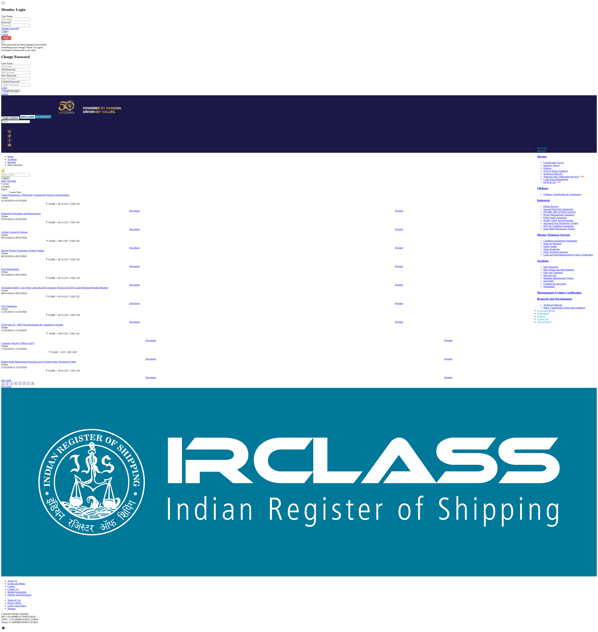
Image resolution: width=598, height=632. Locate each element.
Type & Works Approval (555, 171)
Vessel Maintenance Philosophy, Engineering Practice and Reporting (35, 195)
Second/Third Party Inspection (558, 209)
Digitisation (549, 286)
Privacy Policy (14, 603)
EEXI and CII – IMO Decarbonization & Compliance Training (32, 324)
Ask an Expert (544, 322)
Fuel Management (10, 269)
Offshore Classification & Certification (562, 194)
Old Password (8, 69)
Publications (543, 313)
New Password (8, 75)
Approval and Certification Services (561, 176)
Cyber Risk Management (555, 179)
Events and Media (546, 310)
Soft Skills (548, 281)
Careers (540, 316)
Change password (10, 28)
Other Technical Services (555, 252)
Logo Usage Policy (16, 605)
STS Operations (9, 306)
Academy (12, 159)
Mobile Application (16, 592)
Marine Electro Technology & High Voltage (22, 250)
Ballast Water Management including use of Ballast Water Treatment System (38, 361)
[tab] (299, 181)
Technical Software (552, 174)
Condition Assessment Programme (560, 240)
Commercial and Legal (554, 283)
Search (5, 178)
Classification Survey (553, 162)
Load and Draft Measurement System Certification (568, 254)
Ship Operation (550, 267)
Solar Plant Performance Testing (559, 228)
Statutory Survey (551, 165)
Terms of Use (14, 600)
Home (10, 156)
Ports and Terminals (553, 272)
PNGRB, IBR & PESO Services (559, 212)
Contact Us (542, 319)
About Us (541, 148)
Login (4, 87)
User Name (6, 16)
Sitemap (11, 608)
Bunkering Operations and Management (21, 213)
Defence (547, 168)
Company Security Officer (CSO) (17, 343)
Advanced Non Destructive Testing (560, 223)
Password (6, 22)
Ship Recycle (549, 275)
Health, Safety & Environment (558, 220)
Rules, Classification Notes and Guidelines (564, 307)
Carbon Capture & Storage (14, 232)
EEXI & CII (549, 182)
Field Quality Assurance (555, 217)
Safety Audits (550, 246)
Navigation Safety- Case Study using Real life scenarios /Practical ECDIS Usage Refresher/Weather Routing (54, 287)
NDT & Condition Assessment (558, 226)
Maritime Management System (558, 278)
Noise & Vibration (552, 243)
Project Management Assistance (558, 214)
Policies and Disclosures (19, 595)
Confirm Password (10, 81)
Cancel (4, 34)
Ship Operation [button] (8, 181)
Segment (11, 162)
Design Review (551, 206)
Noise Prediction (551, 249)
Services (541, 150)
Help (6, 38)
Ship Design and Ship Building (558, 269)
